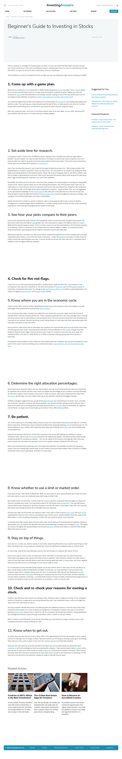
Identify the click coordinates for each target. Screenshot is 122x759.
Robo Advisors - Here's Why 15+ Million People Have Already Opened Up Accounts (105, 103)
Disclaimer (110, 748)
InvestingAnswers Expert (18, 38)
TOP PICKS (73, 11)
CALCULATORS (51, 11)
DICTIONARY (27, 11)
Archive (44, 748)
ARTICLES (114, 11)
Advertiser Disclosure (61, 748)
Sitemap (32, 748)
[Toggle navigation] (5, 5)
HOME (7, 11)
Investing (13, 16)
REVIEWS (94, 11)
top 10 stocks (57, 405)
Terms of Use (79, 748)
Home (7, 16)
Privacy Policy (95, 748)
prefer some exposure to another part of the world (55, 97)
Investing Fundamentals (25, 16)
